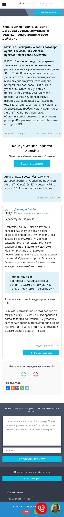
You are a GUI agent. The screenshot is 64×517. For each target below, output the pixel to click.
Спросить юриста (47, 5)
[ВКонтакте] (8, 388)
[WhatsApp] (22, 388)
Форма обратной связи (19, 498)
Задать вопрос (48, 12)
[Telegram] (27, 388)
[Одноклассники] (13, 388)
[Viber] (17, 388)
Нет (26, 511)
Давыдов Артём (25, 209)
